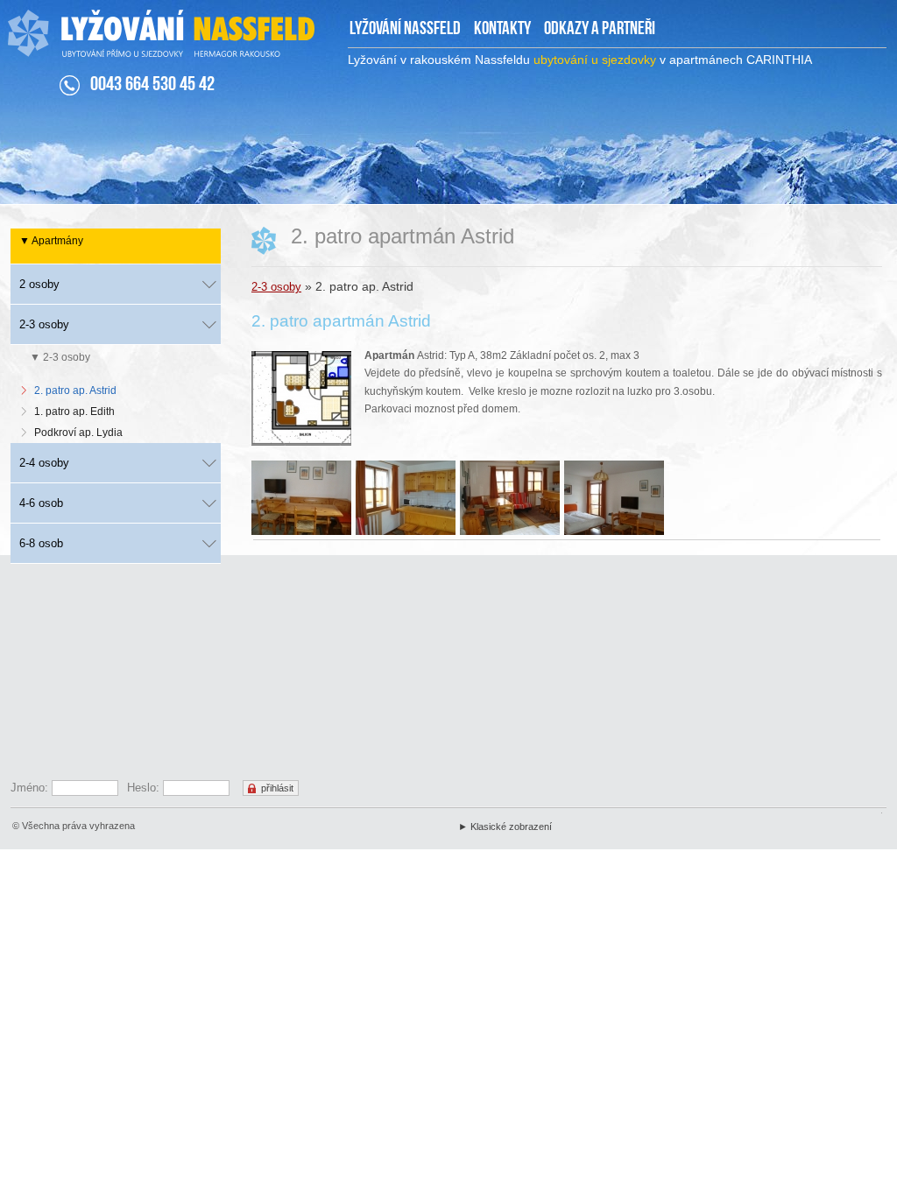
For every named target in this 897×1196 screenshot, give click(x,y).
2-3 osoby (276, 286)
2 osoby (39, 284)
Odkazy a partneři (599, 29)
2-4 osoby (44, 462)
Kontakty (502, 29)
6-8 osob (41, 543)
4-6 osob (41, 503)
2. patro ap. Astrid (75, 390)
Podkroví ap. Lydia (78, 432)
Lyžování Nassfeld (405, 29)
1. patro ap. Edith (74, 411)
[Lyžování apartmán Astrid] (303, 500)
